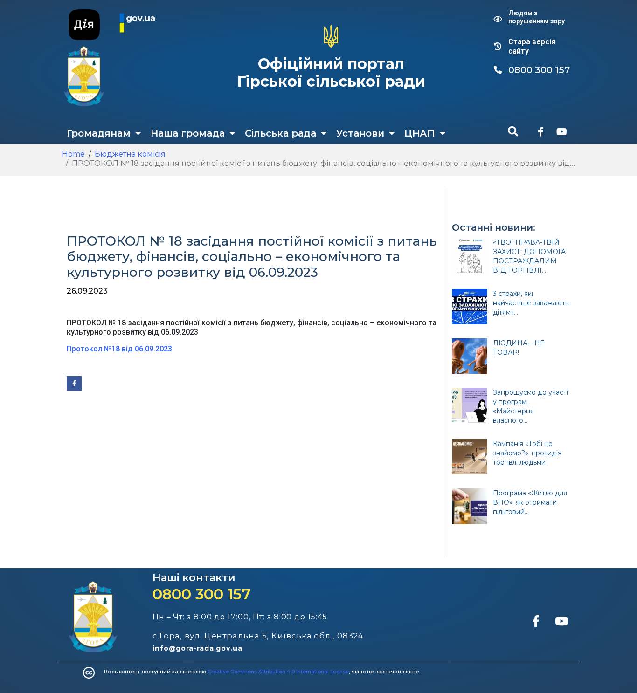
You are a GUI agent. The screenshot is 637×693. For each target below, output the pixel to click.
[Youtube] (561, 132)
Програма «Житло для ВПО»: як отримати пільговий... (530, 502)
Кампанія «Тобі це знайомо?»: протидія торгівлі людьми (527, 453)
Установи (360, 133)
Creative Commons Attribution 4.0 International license (278, 671)
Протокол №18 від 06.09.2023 (119, 348)
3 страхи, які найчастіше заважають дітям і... (530, 302)
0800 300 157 (201, 594)
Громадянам (99, 133)
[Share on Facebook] (74, 383)
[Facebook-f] (540, 132)
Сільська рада (280, 133)
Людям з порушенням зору (536, 17)
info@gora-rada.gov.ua (197, 648)
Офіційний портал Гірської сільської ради (331, 72)
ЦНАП (419, 133)
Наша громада (188, 133)
